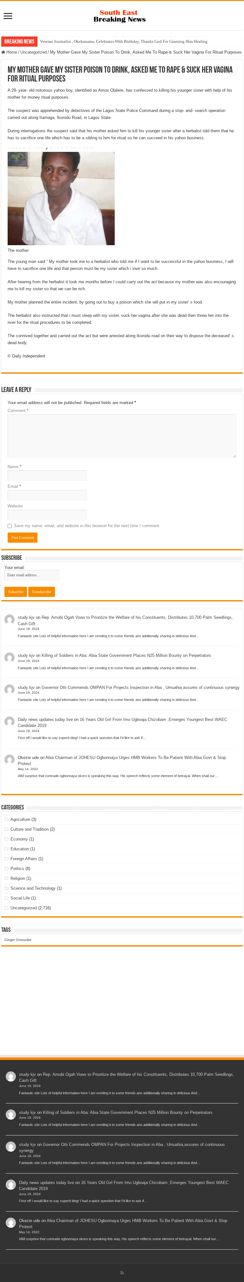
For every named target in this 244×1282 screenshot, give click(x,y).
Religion (17, 878)
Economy (19, 839)
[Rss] (122, 1273)
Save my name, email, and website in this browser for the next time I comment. (87, 525)
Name (14, 466)
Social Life (20, 898)
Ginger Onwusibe (17, 940)
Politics (17, 868)
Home (11, 52)
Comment (18, 410)
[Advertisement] (122, 1006)
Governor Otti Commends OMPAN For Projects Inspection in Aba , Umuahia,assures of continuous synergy (141, 687)
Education (19, 849)
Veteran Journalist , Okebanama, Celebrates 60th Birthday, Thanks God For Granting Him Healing (123, 41)
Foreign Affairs (23, 858)
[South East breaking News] (122, 15)
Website (15, 506)
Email (14, 486)
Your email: (14, 567)
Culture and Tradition (29, 829)
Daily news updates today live (45, 719)
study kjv (26, 617)
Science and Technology (33, 888)
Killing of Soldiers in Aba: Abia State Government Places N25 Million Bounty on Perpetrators (126, 655)
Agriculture (20, 819)
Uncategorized (33, 52)
